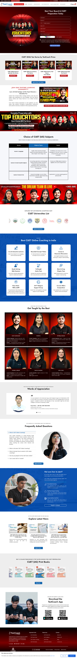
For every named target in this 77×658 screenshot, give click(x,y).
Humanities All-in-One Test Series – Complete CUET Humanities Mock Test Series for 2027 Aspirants (38, 536)
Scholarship (62, 4)
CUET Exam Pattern (48, 641)
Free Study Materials (18, 4)
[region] (38, 655)
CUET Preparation (45, 4)
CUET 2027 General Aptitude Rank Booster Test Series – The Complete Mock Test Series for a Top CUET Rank (59, 536)
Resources (30, 4)
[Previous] (8, 221)
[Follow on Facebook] (33, 650)
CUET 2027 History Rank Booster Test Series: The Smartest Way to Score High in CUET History (18, 536)
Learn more (52, 655)
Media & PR (59, 637)
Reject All (64, 655)
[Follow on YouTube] (56, 0)
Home (26, 4)
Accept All (72, 655)
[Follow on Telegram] (57, 0)
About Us (59, 635)
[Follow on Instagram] (35, 650)
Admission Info (37, 4)
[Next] (69, 221)
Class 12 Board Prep (54, 4)
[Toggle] (8, 432)
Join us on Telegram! (15, 0)
